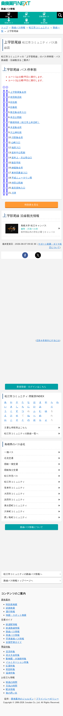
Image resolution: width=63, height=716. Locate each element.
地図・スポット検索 (16, 615)
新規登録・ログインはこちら (31, 386)
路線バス (8, 16)
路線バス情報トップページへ (18, 580)
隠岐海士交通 (11, 470)
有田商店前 (16, 97)
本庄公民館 (16, 117)
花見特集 (10, 651)
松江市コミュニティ (39, 27)
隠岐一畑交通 (11, 464)
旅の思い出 (11, 693)
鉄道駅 (26, 23)
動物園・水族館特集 (16, 658)
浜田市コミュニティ (14, 499)
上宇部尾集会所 (18, 92)
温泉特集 (10, 673)
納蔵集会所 (17, 167)
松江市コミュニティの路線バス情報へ (23, 574)
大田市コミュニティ (14, 493)
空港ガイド (9, 23)
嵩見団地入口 (18, 187)
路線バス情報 (8, 9)
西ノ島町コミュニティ (15, 517)
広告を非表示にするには (48, 340)
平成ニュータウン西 (22, 177)
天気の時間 (11, 685)
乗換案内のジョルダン (22, 698)
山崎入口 (15, 142)
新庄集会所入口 (18, 112)
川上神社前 (16, 132)
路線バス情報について (31, 527)
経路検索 (10, 608)
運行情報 (10, 611)
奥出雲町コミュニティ (15, 505)
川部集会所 (17, 137)
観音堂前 (16, 162)
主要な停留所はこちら (15, 427)
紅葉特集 (10, 665)
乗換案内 (5, 599)
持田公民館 (17, 182)
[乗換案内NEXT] (17, 4)
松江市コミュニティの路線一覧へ (21, 433)
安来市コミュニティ (14, 487)
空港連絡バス (44, 16)
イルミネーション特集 (17, 662)
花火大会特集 (12, 655)
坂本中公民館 (18, 152)
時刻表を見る (31, 204)
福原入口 (16, 147)
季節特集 (5, 646)
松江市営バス (11, 476)
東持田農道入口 (20, 172)
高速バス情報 (12, 635)
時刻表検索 (11, 604)
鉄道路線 (44, 23)
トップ (4, 27)
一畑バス (8, 452)
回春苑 (13, 107)
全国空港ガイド (14, 642)
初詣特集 (10, 669)
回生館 (13, 102)
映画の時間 (11, 682)
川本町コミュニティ (14, 511)
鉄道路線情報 (12, 628)
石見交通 (8, 458)
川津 (14, 193)
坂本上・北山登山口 (22, 157)
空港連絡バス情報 (15, 638)
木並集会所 (16, 127)
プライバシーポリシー (47, 698)
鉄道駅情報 (11, 624)
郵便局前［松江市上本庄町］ (25, 122)
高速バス (26, 16)
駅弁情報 (10, 689)
